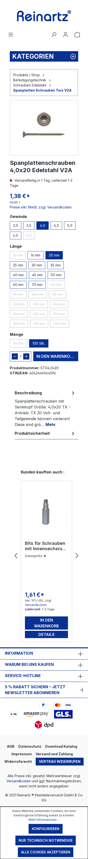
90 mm (20, 295)
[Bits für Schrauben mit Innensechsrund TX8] (46, 512)
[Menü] (11, 34)
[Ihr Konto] (65, 34)
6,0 (15, 235)
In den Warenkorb (55, 356)
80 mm (58, 286)
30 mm (37, 265)
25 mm (18, 265)
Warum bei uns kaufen (29, 664)
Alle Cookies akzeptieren (45, 852)
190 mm (40, 324)
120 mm (20, 305)
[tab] (45, 408)
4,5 (56, 225)
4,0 (42, 225)
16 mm (35, 255)
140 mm (60, 305)
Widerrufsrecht (18, 761)
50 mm (56, 275)
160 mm (40, 315)
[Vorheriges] (16, 556)
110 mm (59, 295)
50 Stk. (20, 344)
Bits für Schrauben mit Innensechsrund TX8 (46, 546)
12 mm (19, 256)
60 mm (18, 285)
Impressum (21, 754)
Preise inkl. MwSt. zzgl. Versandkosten (41, 207)
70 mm (37, 285)
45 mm (37, 275)
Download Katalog (61, 746)
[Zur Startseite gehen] (44, 16)
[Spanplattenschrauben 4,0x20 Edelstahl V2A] (44, 127)
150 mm (20, 315)
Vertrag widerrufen (59, 761)
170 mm (60, 315)
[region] (44, 127)
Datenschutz (29, 746)
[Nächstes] (77, 556)
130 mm (40, 305)
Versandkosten (36, 605)
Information (19, 653)
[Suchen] (54, 34)
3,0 (15, 225)
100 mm (39, 295)
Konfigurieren (45, 829)
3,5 (28, 225)
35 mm (55, 265)
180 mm (20, 324)
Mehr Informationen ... (44, 819)
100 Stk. (39, 343)
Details (46, 634)
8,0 (30, 236)
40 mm (18, 275)
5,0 (69, 225)
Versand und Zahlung (54, 754)
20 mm (54, 255)
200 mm (61, 324)
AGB (10, 746)
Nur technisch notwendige (46, 840)
